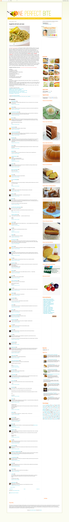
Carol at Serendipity (14, 179)
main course (19, 96)
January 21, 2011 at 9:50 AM (15, 243)
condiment (56, 407)
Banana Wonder (13, 101)
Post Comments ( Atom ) (16, 490)
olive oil (23, 96)
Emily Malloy (13, 342)
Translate (49, 92)
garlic (15, 96)
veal (54, 418)
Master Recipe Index (14, 18)
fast (13, 96)
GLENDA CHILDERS (14, 214)
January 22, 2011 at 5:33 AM (15, 437)
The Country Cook (14, 239)
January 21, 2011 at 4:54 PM (15, 409)
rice (51, 414)
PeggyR (12, 234)
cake (54, 405)
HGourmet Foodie (14, 319)
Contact (44, 18)
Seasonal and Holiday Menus (31, 18)
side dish (54, 416)
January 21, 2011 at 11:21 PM (15, 427)
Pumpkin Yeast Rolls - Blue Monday (52, 354)
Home (9, 18)
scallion (44, 416)
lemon (17, 96)
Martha (12, 198)
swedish (44, 418)
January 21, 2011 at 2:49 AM (15, 115)
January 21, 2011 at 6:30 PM (15, 421)
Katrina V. (12, 193)
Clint (12, 334)
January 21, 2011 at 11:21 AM (15, 290)
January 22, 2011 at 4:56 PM (15, 454)
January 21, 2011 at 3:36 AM (15, 135)
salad (55, 414)
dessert (44, 409)
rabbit (48, 414)
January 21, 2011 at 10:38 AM (15, 272)
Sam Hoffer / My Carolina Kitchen (16, 207)
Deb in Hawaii (13, 445)
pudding (55, 413)
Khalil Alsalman (13, 482)
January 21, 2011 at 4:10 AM (15, 148)
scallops (47, 416)
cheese (46, 406)
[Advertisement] (34, 5)
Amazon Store (39, 18)
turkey (51, 418)
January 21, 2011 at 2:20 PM (15, 352)
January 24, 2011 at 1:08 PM (15, 479)
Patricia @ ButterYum (14, 280)
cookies (44, 408)
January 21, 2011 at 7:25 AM (15, 204)
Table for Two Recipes (22, 18)
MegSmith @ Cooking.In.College (16, 451)
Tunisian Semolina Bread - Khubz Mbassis (53, 383)
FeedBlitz (50, 24)
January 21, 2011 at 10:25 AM (15, 255)
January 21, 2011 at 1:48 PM (15, 344)
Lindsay (12, 309)
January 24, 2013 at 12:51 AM (15, 485)
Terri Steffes (13, 369)
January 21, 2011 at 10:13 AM (15, 248)
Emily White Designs (33, 510)
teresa (12, 275)
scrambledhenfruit (14, 457)
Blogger (41, 510)
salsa (45, 415)
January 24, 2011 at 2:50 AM (15, 471)
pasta (24, 96)
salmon (59, 414)
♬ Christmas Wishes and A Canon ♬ (53, 388)
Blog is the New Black (14, 169)
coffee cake (50, 407)
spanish (57, 417)
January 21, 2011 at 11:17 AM (15, 285)
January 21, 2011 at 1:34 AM (15, 104)
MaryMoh (12, 151)
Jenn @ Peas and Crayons (15, 360)
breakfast (49, 405)
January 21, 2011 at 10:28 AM (15, 260)
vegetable (58, 418)
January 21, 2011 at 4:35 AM (15, 153)
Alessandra (13, 387)
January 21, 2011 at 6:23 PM (15, 414)
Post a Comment (12, 487)
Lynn (12, 188)
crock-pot (49, 408)
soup (52, 417)
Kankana (12, 412)
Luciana (12, 304)
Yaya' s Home (13, 380)
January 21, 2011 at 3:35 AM (15, 129)
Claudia (12, 251)
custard (57, 408)
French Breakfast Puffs (46, 379)
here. (53, 33)
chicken (51, 406)
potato (51, 413)
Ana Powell (13, 417)
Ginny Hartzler (13, 374)
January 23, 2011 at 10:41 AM (15, 466)
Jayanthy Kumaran (14, 156)
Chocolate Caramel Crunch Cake (52, 359)
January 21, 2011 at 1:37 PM (15, 339)
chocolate (44, 407)
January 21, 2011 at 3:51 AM (15, 142)
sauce (26, 96)
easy (12, 96)
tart (47, 418)
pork (47, 413)
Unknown (12, 222)
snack (48, 417)
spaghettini (29, 96)
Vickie (12, 463)
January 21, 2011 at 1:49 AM (15, 109)
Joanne (12, 329)
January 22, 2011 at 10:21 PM (15, 460)
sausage (57, 415)
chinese (57, 406)
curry (53, 408)
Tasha (12, 324)
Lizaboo (12, 163)
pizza (43, 413)
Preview (44, 24)
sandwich (49, 415)
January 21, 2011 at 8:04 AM (15, 225)
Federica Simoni (13, 355)
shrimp (50, 416)
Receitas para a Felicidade (15, 314)
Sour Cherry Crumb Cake (51, 364)
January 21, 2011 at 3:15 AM (15, 124)
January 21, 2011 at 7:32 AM (15, 219)
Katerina (12, 145)
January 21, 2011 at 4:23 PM (15, 384)
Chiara (12, 174)
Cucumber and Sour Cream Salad (52, 369)
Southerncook (13, 347)
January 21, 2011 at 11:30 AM (15, 295)
